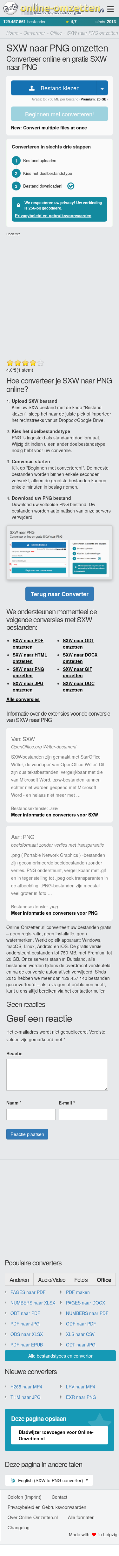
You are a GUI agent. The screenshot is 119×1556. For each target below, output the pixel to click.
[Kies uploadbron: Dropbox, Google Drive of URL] (102, 87)
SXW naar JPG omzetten (28, 686)
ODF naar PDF (81, 1323)
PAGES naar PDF (28, 1292)
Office (104, 1280)
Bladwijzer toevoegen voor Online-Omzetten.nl (56, 1435)
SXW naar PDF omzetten (28, 643)
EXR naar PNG (81, 1397)
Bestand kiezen (58, 88)
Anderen (19, 1279)
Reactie (14, 1053)
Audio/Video (51, 1279)
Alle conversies (23, 699)
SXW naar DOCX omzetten (80, 657)
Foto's (81, 1279)
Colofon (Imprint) (25, 1497)
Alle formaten (81, 1517)
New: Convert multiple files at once (49, 127)
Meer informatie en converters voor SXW (54, 814)
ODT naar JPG (81, 1344)
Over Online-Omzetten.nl (33, 1517)
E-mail (67, 1102)
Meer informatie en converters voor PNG (54, 913)
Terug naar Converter (60, 594)
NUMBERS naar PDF (87, 1313)
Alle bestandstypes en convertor (60, 1356)
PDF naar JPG (25, 1323)
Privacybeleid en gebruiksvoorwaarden (53, 215)
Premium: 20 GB (94, 99)
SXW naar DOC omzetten (79, 686)
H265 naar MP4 (26, 1386)
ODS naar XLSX (26, 1334)
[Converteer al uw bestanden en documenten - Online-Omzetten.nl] (53, 9)
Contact (59, 1497)
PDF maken (78, 1292)
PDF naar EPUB (26, 1344)
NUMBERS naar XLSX (32, 1302)
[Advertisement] (59, 296)
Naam (13, 1102)
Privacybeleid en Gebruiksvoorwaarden (47, 1507)
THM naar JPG (25, 1397)
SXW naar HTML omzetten (30, 657)
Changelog (19, 1527)
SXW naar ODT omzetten (78, 643)
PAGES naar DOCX (85, 1302)
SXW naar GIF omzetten (77, 672)
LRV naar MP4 (80, 1386)
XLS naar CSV (80, 1334)
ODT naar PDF (25, 1313)
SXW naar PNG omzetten (28, 672)
